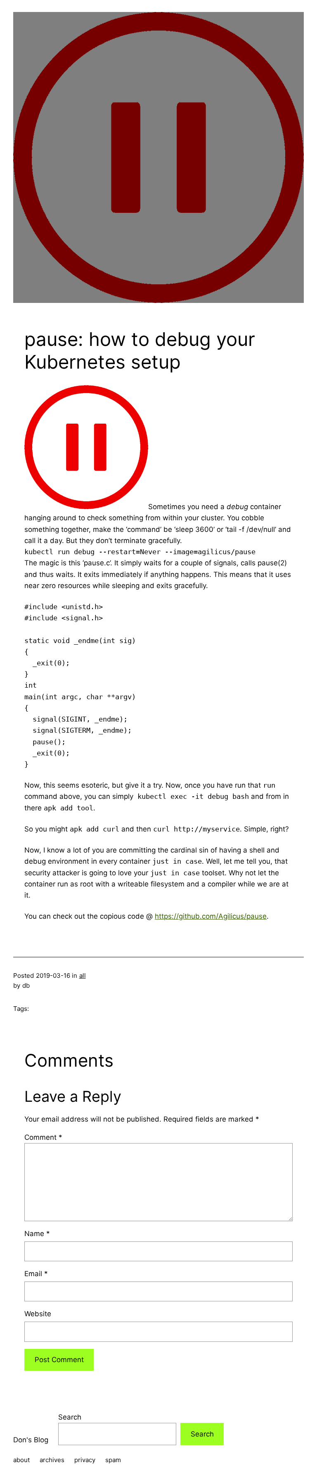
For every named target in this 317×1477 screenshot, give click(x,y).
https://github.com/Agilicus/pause (211, 916)
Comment (43, 1137)
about (21, 1460)
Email (36, 1274)
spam (113, 1460)
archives (52, 1460)
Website (37, 1314)
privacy (84, 1460)
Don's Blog (30, 1440)
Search (69, 1417)
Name (37, 1233)
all (82, 975)
